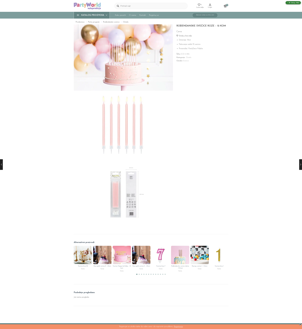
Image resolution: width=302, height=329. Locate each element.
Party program (93, 22)
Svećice (186, 61)
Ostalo (125, 22)
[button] (136, 274)
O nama (132, 15)
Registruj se (154, 15)
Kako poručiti (120, 15)
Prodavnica (80, 22)
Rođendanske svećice (111, 22)
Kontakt (142, 15)
